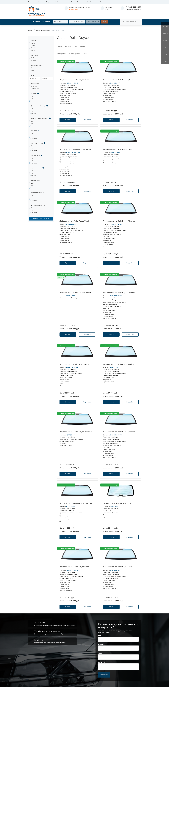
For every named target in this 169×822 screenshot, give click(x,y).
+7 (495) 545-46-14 (133, 7)
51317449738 (70, 296)
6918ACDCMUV (71, 224)
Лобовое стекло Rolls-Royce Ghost (75, 80)
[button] (106, 8)
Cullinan (59, 46)
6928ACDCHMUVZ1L (73, 152)
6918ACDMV (114, 367)
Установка (31, 2)
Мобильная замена (61, 2)
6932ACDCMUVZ (72, 83)
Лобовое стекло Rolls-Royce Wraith (75, 221)
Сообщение (102, 662)
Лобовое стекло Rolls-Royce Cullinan (75, 149)
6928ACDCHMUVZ (116, 296)
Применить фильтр (41, 218)
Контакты (93, 2)
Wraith (82, 46)
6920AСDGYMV (115, 152)
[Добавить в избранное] (93, 61)
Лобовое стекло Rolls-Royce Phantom (119, 221)
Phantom (68, 46)
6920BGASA (114, 506)
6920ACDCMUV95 (72, 367)
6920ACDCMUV (115, 83)
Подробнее (87, 119)
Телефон (101, 644)
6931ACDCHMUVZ (116, 224)
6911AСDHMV (70, 435)
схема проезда (73, 9)
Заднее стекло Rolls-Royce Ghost (117, 503)
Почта (100, 653)
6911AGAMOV (70, 506)
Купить (67, 119)
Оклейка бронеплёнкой (79, 2)
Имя (99, 635)
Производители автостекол (109, 2)
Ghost (76, 46)
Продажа (49, 2)
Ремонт (40, 2)
